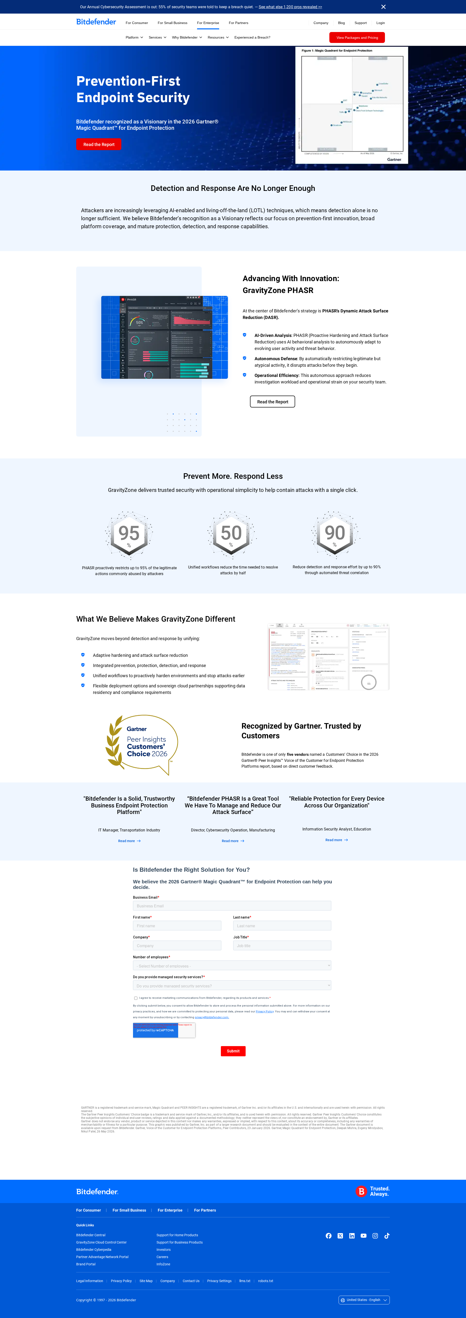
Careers (162, 1257)
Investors (164, 1249)
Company (167, 1280)
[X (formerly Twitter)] (340, 1236)
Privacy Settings (219, 1280)
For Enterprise (170, 1210)
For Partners (205, 1210)
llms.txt (244, 1280)
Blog (341, 23)
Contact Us (191, 1280)
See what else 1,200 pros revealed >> (290, 6)
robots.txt (265, 1280)
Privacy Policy (121, 1280)
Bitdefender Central (90, 1235)
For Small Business (129, 1210)
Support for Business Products (180, 1242)
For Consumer (88, 1210)
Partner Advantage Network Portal (102, 1257)
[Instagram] (375, 1236)
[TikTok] (387, 1236)
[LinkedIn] (352, 1236)
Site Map (146, 1280)
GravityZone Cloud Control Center (101, 1242)
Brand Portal (85, 1264)
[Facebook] (329, 1236)
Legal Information (89, 1280)
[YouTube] (363, 1236)
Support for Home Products (177, 1235)
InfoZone (163, 1264)
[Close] (383, 6)
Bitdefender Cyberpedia (93, 1249)
